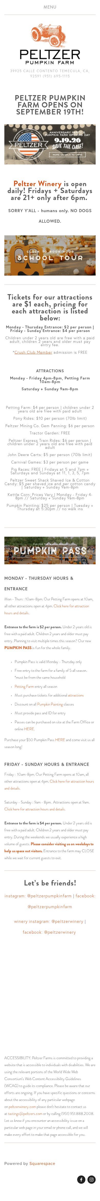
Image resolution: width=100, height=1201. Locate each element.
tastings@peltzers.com (25, 1113)
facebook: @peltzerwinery (50, 932)
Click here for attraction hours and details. (35, 809)
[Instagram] (91, 1179)
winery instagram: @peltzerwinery (48, 921)
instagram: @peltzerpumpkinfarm (38, 895)
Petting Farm (24, 686)
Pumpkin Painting (50, 704)
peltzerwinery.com (22, 1106)
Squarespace (42, 1163)
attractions (76, 695)
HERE (29, 729)
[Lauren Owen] (81, 1179)
